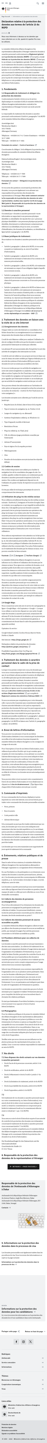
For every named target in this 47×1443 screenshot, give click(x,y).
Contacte (5, 1208)
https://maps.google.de (20, 640)
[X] (31, 1342)
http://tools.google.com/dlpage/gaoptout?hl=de (19, 654)
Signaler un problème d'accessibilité (13, 1434)
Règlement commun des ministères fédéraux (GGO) (21, 696)
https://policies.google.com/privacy (15, 647)
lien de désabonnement (21, 784)
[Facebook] (17, 1342)
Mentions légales (7, 1427)
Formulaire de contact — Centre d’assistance (18, 145)
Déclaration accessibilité (9, 1430)
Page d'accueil (6, 16)
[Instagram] (24, 1342)
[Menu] (43, 3)
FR (10, 3)
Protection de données (9, 1424)
